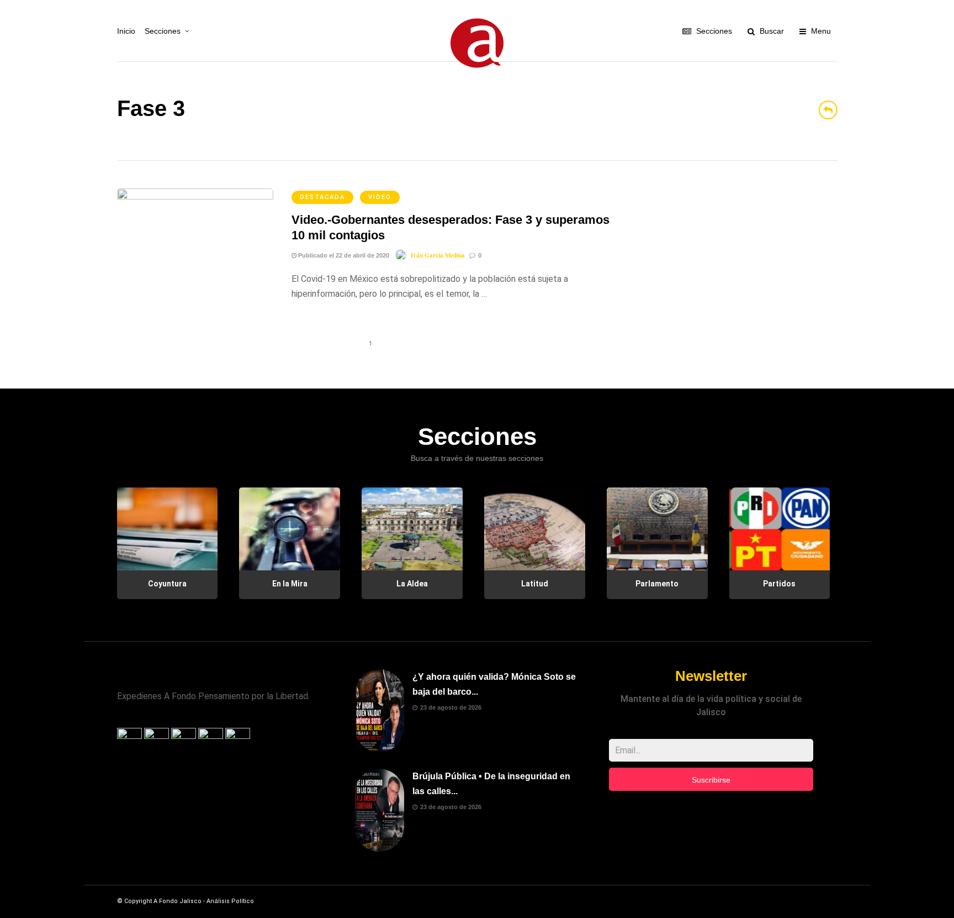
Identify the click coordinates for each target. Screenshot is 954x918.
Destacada (322, 197)
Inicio (126, 31)
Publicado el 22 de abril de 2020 (342, 255)
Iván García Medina (438, 255)
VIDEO (379, 197)
